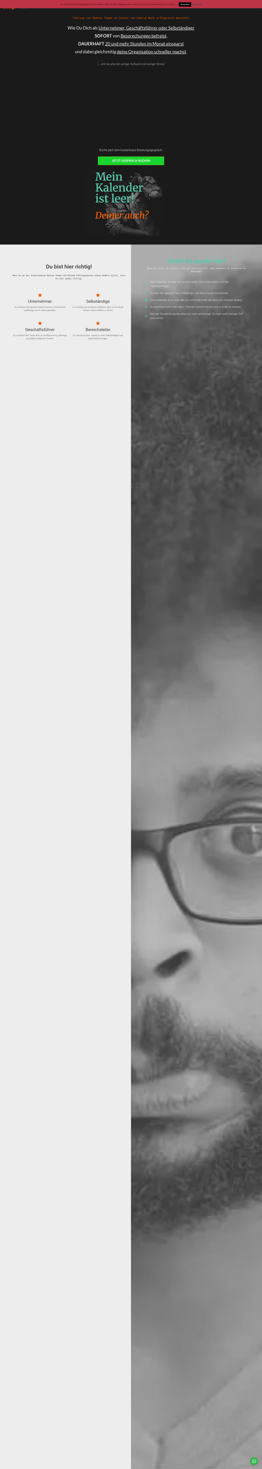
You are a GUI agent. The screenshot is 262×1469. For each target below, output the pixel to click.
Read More (197, 4)
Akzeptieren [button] (185, 4)
